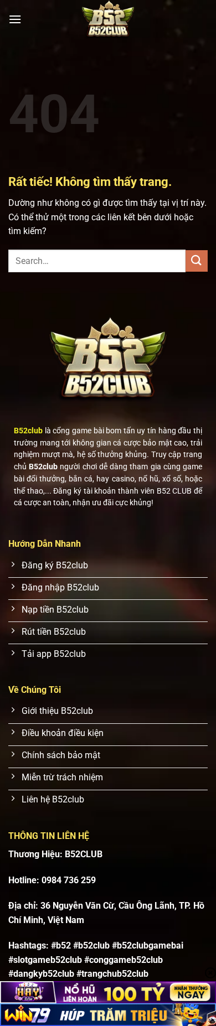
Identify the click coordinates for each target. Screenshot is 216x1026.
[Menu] (15, 19)
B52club (28, 430)
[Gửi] (197, 261)
